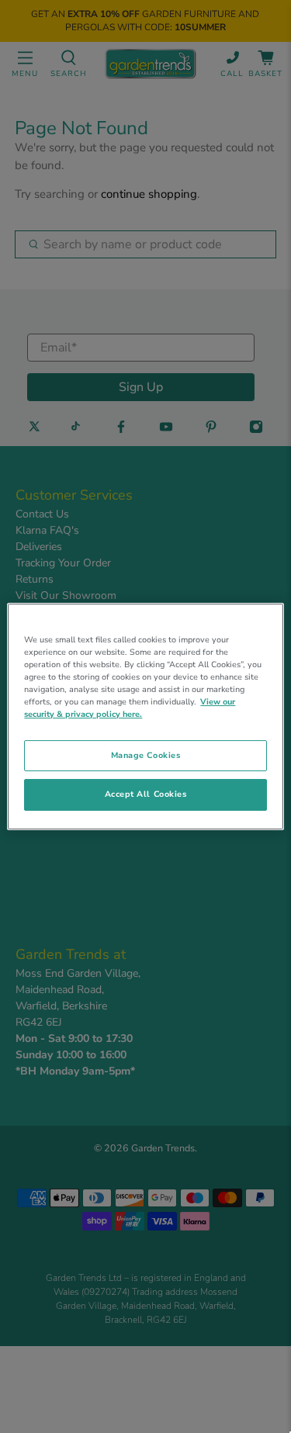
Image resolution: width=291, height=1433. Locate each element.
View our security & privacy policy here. (129, 708)
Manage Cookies (145, 755)
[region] (145, 717)
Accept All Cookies (146, 795)
